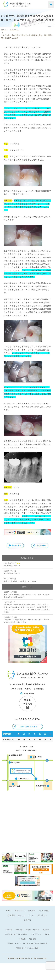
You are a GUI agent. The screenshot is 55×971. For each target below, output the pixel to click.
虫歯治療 (9, 930)
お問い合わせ (42, 915)
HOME (9, 911)
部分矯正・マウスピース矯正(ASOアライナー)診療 (27, 943)
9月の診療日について (12, 564)
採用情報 (11, 915)
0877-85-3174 (27, 719)
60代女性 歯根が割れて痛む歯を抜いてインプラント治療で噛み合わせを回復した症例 (27, 594)
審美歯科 (46, 930)
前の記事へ (17, 545)
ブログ (30, 915)
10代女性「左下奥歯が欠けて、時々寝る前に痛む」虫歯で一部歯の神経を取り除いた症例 (27, 619)
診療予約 (27, 920)
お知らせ (21, 915)
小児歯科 (22, 939)
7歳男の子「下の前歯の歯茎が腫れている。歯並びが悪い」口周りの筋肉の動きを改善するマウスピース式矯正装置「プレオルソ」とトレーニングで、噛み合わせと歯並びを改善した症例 (27, 607)
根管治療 (19, 930)
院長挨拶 (31, 911)
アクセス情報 (43, 911)
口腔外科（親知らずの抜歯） (16, 934)
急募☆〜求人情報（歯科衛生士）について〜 (21, 580)
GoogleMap (29, 693)
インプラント (36, 934)
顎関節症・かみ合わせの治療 (27, 948)
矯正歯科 (32, 939)
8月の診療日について (12, 572)
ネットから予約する (28, 726)
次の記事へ (41, 545)
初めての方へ (20, 911)
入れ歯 (47, 934)
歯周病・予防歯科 (32, 930)
